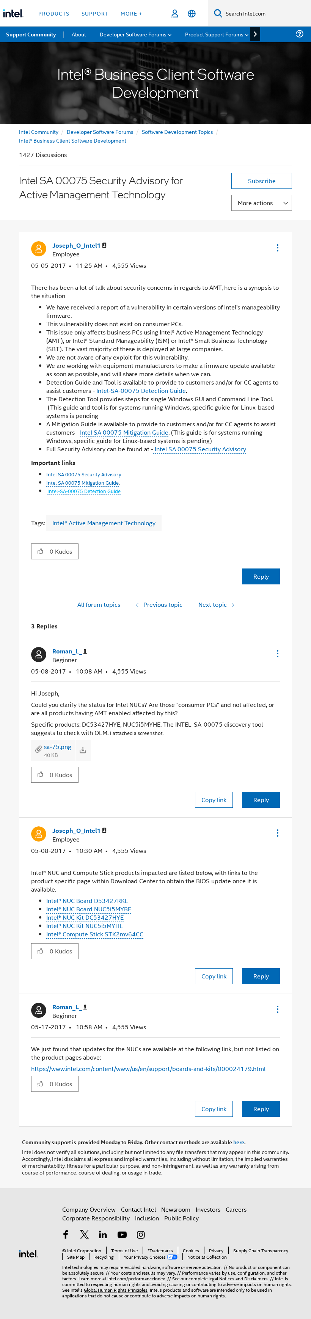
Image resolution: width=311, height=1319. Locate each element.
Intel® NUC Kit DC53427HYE (85, 917)
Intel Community (38, 131)
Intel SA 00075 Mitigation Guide (124, 432)
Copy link (213, 799)
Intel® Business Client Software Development (72, 140)
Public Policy (181, 1218)
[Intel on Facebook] (65, 1235)
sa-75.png (57, 746)
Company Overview (89, 1209)
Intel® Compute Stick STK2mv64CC (94, 934)
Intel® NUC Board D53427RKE (87, 900)
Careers (236, 1209)
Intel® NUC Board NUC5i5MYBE (88, 908)
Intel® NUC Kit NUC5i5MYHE (84, 925)
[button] (277, 248)
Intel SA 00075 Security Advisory (199, 448)
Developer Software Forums (100, 131)
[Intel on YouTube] (122, 1235)
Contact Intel (138, 1209)
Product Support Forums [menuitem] (214, 34)
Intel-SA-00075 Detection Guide (141, 390)
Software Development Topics (177, 131)
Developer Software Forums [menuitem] (133, 34)
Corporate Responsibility (96, 1218)
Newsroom (175, 1209)
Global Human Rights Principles (116, 1289)
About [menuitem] (79, 34)
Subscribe (262, 180)
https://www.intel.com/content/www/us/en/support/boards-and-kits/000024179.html (148, 1068)
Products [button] (53, 13)
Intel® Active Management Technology (104, 522)
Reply (261, 576)
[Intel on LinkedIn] (103, 1235)
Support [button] (95, 13)
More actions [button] (255, 202)
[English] (192, 13)
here (238, 1142)
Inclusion (147, 1218)
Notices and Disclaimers (243, 1278)
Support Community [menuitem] (31, 34)
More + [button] (131, 13)
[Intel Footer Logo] (28, 1252)
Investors (208, 1209)
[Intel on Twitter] (84, 1235)
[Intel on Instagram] (140, 1235)
